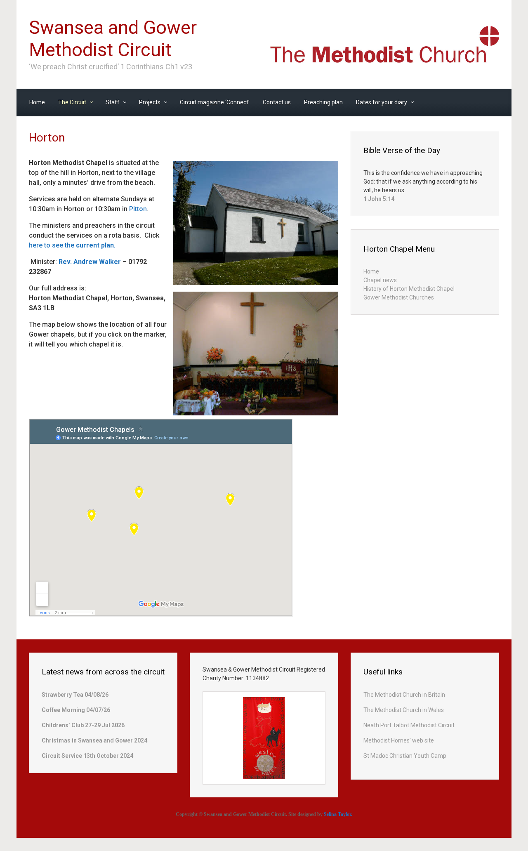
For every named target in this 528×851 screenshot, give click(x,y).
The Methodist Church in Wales (403, 710)
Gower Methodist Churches (398, 297)
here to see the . (72, 245)
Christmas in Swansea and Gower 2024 (94, 740)
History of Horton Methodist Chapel (409, 288)
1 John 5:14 (378, 199)
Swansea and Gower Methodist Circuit (113, 39)
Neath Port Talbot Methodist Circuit (409, 725)
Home (371, 271)
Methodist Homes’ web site (398, 740)
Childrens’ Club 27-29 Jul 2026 (83, 725)
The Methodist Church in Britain (404, 694)
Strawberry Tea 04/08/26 (75, 694)
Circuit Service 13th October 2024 (87, 755)
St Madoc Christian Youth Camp (404, 755)
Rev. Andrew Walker (90, 262)
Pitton (138, 209)
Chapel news (380, 280)
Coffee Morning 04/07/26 (76, 710)
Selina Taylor (337, 814)
